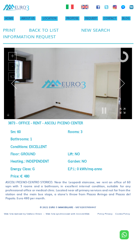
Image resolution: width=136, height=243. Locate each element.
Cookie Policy (122, 213)
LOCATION (49, 18)
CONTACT (110, 18)
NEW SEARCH (95, 30)
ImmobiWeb (83, 213)
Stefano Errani (34, 213)
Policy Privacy (105, 213)
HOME (9, 18)
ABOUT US (27, 18)
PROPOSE (72, 18)
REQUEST (91, 18)
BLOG (125, 18)
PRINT (9, 30)
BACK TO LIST (44, 30)
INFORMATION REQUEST (29, 36)
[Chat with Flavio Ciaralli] (124, 234)
